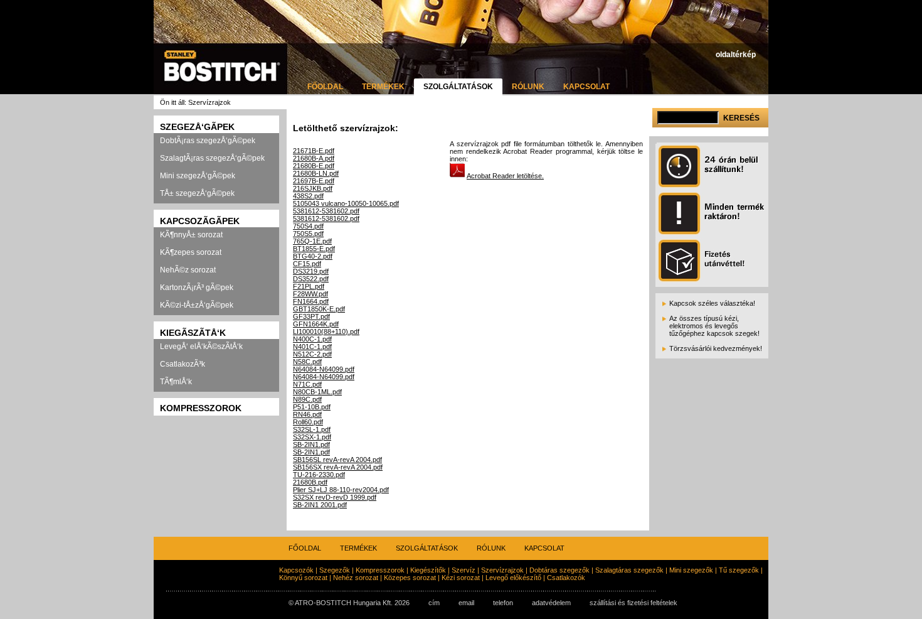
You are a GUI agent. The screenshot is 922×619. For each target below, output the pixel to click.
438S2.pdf (308, 196)
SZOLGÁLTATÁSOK (458, 86)
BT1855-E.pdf (314, 248)
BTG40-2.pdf (312, 256)
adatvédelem (551, 602)
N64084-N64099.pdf (323, 369)
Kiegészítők (428, 570)
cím (434, 602)
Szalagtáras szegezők (629, 570)
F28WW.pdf (310, 294)
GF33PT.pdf (311, 316)
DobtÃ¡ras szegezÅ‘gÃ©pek (207, 140)
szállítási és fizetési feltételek (633, 602)
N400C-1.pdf (312, 339)
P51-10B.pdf (312, 407)
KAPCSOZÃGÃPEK (200, 221)
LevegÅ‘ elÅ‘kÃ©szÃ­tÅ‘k (201, 346)
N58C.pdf (307, 361)
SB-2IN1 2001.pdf (320, 505)
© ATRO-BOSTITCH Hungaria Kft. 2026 (349, 602)
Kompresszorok (380, 570)
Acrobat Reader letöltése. (505, 176)
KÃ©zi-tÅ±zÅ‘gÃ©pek (196, 305)
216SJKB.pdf (312, 188)
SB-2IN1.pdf (311, 444)
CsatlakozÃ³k (182, 364)
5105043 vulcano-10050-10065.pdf (346, 203)
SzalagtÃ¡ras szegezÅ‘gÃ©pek (212, 158)
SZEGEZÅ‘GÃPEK (197, 127)
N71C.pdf (307, 384)
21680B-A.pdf (313, 158)
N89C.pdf (307, 399)
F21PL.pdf (308, 286)
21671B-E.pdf (313, 150)
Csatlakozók (566, 577)
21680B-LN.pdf (316, 173)
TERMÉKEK (383, 86)
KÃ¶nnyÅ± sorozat (191, 234)
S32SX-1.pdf (312, 437)
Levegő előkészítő (513, 577)
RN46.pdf (307, 414)
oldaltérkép (736, 54)
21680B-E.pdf (313, 166)
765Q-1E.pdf (312, 241)
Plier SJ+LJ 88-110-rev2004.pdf (341, 489)
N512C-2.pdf (312, 354)
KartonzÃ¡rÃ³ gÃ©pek (196, 287)
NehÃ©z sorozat (188, 270)
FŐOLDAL (325, 86)
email (466, 602)
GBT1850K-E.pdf (319, 309)
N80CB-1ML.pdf (317, 392)
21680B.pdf (310, 482)
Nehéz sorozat (355, 577)
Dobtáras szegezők (559, 570)
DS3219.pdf (311, 271)
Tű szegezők (739, 570)
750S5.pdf (308, 233)
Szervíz (463, 570)
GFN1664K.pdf (316, 324)
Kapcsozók (296, 570)
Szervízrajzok (502, 570)
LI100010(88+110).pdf (326, 331)
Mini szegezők (691, 570)
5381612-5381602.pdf (326, 211)
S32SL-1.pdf (312, 429)
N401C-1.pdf (312, 346)
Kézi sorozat (461, 577)
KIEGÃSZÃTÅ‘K (193, 333)
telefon (503, 602)
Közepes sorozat (410, 577)
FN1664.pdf (311, 301)
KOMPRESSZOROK (200, 408)
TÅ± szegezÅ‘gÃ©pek (197, 193)
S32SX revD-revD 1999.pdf (334, 497)
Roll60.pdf (308, 422)
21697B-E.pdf (313, 181)
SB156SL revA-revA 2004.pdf (337, 459)
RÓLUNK (528, 86)
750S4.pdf (308, 226)
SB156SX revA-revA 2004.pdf (338, 467)
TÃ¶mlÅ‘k (176, 381)
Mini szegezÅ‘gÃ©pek (197, 175)
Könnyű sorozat (303, 577)
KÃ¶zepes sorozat (190, 252)
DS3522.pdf (311, 279)
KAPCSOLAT (586, 86)
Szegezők (334, 570)
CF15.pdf (307, 263)
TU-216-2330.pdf (319, 474)
